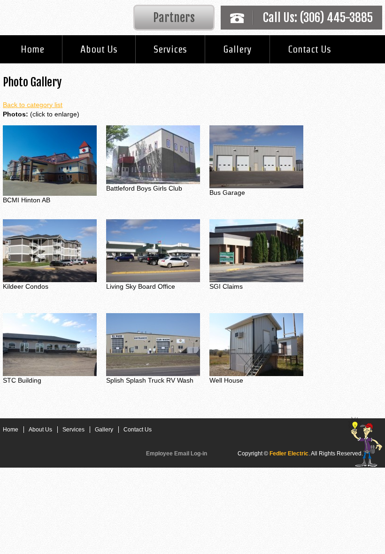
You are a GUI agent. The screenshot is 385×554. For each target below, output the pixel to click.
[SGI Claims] (256, 250)
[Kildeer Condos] (50, 250)
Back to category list (32, 104)
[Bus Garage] (256, 156)
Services (170, 49)
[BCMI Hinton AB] (50, 160)
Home (32, 49)
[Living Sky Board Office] (153, 250)
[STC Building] (50, 344)
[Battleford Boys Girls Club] (153, 154)
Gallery (237, 49)
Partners (174, 17)
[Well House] (256, 344)
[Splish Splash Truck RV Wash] (153, 344)
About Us (98, 49)
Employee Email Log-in (176, 453)
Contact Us (309, 49)
